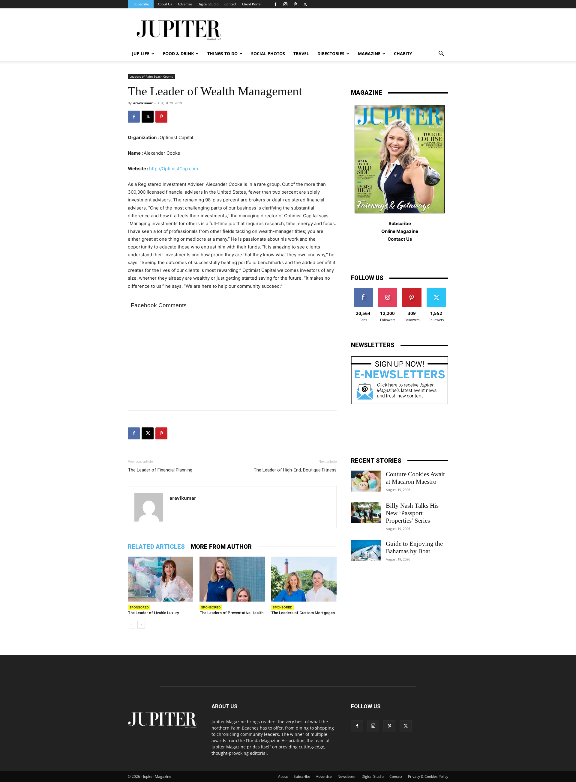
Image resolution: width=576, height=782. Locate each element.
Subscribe (141, 4)
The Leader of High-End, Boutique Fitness (295, 470)
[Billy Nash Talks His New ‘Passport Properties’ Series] (366, 512)
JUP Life (140, 53)
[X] (305, 4)
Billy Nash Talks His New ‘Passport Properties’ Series (412, 513)
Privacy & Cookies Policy (428, 776)
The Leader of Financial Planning (160, 470)
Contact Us (400, 239)
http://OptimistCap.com (173, 168)
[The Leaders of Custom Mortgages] (304, 579)
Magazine (369, 53)
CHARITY (403, 53)
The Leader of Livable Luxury (153, 613)
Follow (387, 290)
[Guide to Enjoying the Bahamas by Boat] (366, 550)
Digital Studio (208, 4)
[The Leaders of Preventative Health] (232, 579)
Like (363, 290)
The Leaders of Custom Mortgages (303, 613)
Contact (230, 4)
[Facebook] (275, 4)
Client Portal (251, 4)
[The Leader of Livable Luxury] (160, 579)
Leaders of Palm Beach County (151, 76)
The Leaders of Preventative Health (231, 613)
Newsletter (347, 776)
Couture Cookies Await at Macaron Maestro (415, 478)
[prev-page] (131, 625)
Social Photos (268, 53)
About (283, 776)
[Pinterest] (295, 4)
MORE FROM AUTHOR (221, 546)
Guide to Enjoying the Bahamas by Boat (414, 547)
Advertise (185, 4)
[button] (441, 54)
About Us (165, 4)
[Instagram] (285, 4)
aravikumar (143, 103)
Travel (301, 53)
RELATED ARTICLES (156, 546)
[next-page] (141, 625)
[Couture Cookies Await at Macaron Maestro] (366, 481)
